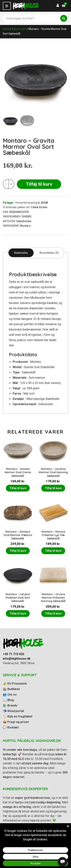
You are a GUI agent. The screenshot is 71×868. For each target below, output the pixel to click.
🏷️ (17, 716)
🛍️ (10, 705)
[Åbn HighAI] (62, 861)
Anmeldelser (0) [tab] (49, 252)
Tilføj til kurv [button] (17, 488)
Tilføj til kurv (39, 184)
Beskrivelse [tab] (21, 252)
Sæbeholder (19, 28)
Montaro (25, 225)
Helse (6, 28)
